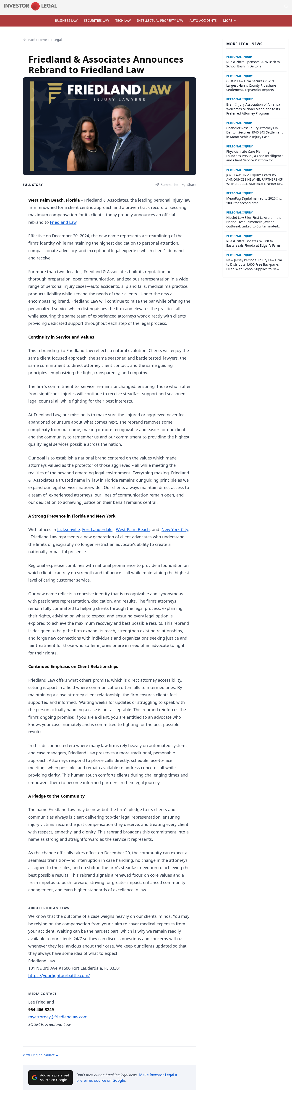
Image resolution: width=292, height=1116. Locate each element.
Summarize (169, 184)
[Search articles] (286, 6)
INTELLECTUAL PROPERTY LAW (160, 20)
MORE (227, 20)
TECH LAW (123, 20)
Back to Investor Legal (45, 39)
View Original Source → (41, 1055)
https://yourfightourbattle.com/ (59, 975)
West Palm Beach (133, 529)
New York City (175, 529)
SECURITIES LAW (96, 20)
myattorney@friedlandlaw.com (58, 1017)
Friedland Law (63, 222)
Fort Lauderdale (97, 529)
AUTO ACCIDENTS (203, 20)
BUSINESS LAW (66, 20)
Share (191, 184)
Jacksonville (68, 529)
